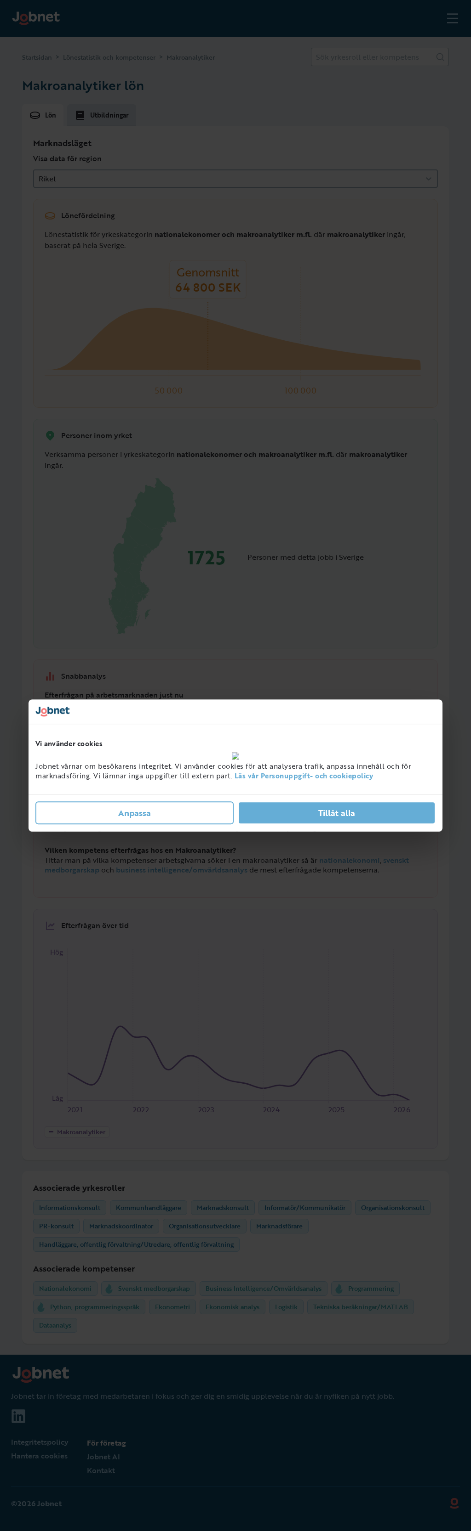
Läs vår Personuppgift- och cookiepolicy (304, 776)
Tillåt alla (336, 813)
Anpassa (134, 813)
